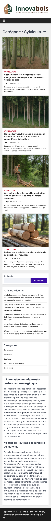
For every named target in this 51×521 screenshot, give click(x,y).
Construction (9, 350)
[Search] (47, 20)
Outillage (7, 359)
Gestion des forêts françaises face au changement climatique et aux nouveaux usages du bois (24, 77)
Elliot (7, 83)
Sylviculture (10, 72)
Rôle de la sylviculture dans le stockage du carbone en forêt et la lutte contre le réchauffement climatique (25, 136)
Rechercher (9, 276)
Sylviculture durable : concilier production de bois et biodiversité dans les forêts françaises (24, 196)
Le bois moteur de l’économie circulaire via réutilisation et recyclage (25, 253)
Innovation (8, 354)
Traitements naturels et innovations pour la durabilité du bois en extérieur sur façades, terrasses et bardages (25, 317)
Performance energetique (14, 363)
